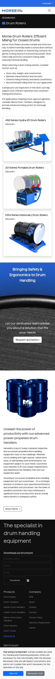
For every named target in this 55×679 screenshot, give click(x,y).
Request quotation (27, 339)
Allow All (13, 673)
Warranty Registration (39, 623)
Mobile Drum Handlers (14, 607)
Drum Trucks (10, 631)
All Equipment (8, 17)
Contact (33, 612)
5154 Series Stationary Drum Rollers (26, 215)
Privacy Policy (35, 617)
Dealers (32, 607)
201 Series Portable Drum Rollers (24, 167)
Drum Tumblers (11, 602)
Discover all (9, 636)
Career (32, 628)
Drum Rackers (10, 626)
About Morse (11, 509)
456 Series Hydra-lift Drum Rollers (25, 120)
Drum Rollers (10, 597)
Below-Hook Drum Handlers (12, 619)
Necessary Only (35, 673)
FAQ (31, 597)
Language (46, 3)
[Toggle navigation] (49, 10)
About (32, 602)
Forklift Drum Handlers (14, 612)
